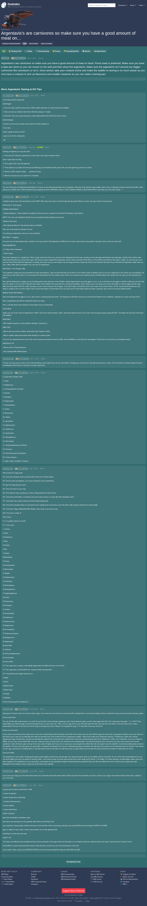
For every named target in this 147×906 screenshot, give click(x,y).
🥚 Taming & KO (18, 58)
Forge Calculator (7, 877)
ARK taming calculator (42, 898)
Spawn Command (46, 43)
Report (40, 58)
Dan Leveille (95, 898)
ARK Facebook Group (38, 882)
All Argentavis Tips (73, 862)
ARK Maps (4, 874)
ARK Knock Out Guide (68, 877)
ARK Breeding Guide (68, 879)
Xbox (76, 898)
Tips (24, 43)
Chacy (87, 901)
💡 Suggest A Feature (128, 874)
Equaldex (79, 901)
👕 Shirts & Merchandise (129, 879)
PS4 (80, 898)
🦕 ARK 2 (123, 884)
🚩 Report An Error (127, 877)
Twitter (33, 877)
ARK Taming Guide (67, 874)
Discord (34, 874)
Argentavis (5, 29)
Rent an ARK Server (98, 874)
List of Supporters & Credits (73, 895)
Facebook (34, 879)
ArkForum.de (97, 882)
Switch (85, 898)
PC (73, 898)
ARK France (97, 879)
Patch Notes (8, 879)
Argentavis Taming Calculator (11, 43)
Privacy (118, 898)
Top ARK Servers (97, 877)
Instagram (34, 884)
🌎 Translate (124, 882)
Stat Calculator (33, 43)
